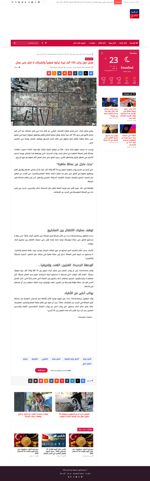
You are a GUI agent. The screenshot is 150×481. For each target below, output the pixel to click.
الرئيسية (133, 43)
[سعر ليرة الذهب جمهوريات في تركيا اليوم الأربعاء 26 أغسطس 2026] (81, 440)
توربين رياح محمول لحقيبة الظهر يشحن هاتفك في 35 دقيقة (110, 138)
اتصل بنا (87, 473)
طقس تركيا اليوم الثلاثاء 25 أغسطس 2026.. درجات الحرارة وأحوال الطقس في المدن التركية (55, 451)
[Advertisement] (53, 22)
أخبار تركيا (123, 43)
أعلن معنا (62, 473)
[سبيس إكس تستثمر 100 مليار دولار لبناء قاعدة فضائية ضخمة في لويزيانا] (110, 102)
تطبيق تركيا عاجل (79, 43)
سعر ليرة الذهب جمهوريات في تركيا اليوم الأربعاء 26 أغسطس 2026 (82, 451)
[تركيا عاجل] (134, 13)
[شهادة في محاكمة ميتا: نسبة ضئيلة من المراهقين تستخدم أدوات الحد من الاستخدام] (128, 128)
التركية (34, 359)
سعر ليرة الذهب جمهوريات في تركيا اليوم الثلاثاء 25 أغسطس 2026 (27, 451)
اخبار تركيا (56, 359)
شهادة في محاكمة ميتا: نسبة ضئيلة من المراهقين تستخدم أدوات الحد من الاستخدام (128, 140)
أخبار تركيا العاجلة (71, 359)
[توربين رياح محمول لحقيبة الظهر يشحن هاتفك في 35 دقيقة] (110, 128)
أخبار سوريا (112, 43)
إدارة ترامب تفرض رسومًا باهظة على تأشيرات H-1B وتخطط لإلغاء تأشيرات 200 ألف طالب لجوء (84, 2)
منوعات (92, 43)
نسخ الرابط (41, 370)
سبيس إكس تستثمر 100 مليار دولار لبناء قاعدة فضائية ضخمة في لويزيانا (111, 112)
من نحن (69, 473)
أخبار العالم (102, 43)
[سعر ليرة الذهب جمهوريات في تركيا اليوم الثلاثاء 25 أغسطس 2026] (26, 440)
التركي (44, 359)
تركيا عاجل (87, 363)
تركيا (25, 359)
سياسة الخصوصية (78, 473)
